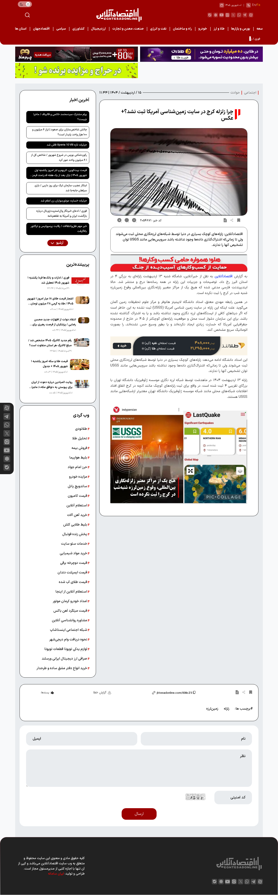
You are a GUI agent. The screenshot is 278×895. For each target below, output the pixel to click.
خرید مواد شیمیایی (74, 553)
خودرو (202, 28)
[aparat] (250, 15)
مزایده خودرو (78, 476)
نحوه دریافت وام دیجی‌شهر (68, 639)
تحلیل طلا (80, 438)
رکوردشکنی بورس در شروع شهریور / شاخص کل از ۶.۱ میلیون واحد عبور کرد (59, 157)
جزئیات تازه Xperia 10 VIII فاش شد (67, 145)
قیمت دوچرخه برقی (74, 563)
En (254, 5)
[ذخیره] (239, 220)
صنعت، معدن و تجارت (128, 28)
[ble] (209, 15)
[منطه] (76, 54)
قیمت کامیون (78, 496)
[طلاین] (201, 54)
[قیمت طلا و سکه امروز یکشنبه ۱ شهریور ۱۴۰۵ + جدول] (79, 366)
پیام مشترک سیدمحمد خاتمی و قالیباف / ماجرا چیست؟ (60, 117)
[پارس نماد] (76, 70)
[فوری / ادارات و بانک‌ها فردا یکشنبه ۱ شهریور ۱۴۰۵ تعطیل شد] (80, 283)
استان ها (20, 28)
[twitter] (233, 15)
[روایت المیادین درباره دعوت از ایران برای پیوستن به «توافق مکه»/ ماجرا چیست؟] (82, 387)
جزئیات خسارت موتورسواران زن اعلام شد (64, 201)
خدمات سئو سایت (74, 543)
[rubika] (215, 15)
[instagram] (227, 15)
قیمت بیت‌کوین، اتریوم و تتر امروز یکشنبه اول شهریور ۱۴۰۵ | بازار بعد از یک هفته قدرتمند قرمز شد (59, 173)
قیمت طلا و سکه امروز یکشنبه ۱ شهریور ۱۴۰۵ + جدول (49, 364)
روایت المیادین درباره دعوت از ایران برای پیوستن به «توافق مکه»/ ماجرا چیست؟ (52, 385)
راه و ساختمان (182, 28)
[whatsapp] (239, 15)
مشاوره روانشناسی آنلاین (70, 620)
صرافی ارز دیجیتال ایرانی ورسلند (65, 658)
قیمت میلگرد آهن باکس (70, 610)
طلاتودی (81, 429)
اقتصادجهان (41, 28)
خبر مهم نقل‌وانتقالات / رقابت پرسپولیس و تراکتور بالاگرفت (59, 228)
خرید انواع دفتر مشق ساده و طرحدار (62, 668)
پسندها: (45, 692)
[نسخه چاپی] (225, 220)
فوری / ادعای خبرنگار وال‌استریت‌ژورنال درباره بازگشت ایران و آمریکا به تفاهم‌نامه (61, 213)
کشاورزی (78, 28)
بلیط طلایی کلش (75, 524)
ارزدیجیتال (98, 28)
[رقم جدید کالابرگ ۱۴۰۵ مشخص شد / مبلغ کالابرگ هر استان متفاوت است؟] (81, 345)
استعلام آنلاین (77, 505)
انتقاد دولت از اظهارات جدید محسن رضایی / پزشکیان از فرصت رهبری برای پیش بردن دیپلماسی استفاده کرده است (53, 322)
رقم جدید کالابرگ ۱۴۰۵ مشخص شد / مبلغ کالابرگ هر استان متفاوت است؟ (50, 343)
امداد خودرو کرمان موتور (70, 601)
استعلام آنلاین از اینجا (71, 591)
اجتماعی (250, 92)
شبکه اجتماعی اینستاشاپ (69, 630)
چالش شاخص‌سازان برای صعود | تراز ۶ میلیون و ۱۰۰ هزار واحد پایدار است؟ (59, 132)
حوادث (235, 92)
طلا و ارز (219, 28)
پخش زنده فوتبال (75, 534)
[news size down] (134, 220)
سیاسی (61, 28)
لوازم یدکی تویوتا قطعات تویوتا (66, 649)
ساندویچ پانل (78, 486)
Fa (258, 5)
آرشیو (59, 242)
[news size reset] (126, 220)
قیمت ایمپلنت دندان (73, 572)
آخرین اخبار (79, 100)
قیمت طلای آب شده (73, 582)
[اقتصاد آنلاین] (119, 15)
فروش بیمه (79, 448)
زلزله (226, 708)
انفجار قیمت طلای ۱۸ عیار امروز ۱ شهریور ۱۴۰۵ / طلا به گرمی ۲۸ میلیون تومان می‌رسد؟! (50, 301)
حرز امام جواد (78, 467)
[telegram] (245, 15)
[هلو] (178, 263)
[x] (6, 433)
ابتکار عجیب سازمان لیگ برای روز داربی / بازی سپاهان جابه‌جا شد (61, 188)
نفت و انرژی (158, 28)
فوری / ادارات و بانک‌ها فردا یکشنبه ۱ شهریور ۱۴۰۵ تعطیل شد (48, 280)
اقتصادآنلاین (223, 276)
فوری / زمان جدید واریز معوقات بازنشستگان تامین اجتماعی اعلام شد (220, 39)
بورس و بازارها (240, 28)
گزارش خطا (99, 692)
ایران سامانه (56, 873)
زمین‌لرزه (212, 708)
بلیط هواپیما (78, 457)
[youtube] (221, 15)
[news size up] (119, 220)
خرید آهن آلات (77, 515)
